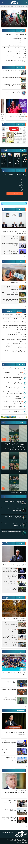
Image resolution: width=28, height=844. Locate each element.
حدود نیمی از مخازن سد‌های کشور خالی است (16, 343)
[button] (5, 145)
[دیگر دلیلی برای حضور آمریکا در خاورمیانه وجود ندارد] (22, 811)
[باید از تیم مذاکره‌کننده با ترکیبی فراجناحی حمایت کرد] (23, 72)
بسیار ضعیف (19, 190)
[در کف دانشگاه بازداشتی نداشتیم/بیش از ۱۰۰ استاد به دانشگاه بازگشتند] (14, 721)
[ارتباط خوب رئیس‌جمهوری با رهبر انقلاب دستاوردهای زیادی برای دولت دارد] (14, 220)
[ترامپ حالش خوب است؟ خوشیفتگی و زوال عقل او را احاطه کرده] (14, 781)
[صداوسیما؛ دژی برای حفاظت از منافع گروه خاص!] (23, 503)
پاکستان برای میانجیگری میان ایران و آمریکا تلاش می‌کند (14, 318)
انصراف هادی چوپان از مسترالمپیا (19, 332)
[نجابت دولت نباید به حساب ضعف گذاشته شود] (23, 79)
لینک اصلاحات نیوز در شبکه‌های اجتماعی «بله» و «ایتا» (11, 6)
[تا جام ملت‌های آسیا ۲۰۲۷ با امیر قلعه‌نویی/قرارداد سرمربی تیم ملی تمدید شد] (22, 700)
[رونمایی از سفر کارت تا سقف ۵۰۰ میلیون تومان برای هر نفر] (22, 589)
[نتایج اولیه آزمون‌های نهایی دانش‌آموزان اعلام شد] (22, 631)
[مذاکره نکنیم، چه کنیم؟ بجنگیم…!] (14, 482)
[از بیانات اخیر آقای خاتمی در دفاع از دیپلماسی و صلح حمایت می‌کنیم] (23, 93)
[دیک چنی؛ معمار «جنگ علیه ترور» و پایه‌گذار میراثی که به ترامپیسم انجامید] (22, 803)
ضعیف (20, 188)
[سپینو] (14, 203)
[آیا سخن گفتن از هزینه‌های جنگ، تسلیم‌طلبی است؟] (22, 238)
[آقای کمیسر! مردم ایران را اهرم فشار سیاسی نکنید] (10, 154)
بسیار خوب (19, 180)
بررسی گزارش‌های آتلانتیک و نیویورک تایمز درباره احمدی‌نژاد (12, 524)
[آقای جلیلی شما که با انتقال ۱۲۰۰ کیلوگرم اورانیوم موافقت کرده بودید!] (23, 518)
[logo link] (14, 2)
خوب (20, 182)
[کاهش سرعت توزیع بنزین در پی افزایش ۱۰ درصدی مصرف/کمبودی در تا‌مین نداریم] (22, 287)
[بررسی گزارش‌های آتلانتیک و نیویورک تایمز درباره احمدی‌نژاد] (23, 525)
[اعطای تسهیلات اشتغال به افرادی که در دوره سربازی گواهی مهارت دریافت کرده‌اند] (22, 624)
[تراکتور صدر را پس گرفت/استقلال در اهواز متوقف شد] (22, 683)
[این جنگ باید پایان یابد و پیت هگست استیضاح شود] (16, 106)
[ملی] (14, 417)
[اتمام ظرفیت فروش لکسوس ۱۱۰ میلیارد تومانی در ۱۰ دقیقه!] (23, 510)
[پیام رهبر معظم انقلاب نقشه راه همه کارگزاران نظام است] (22, 245)
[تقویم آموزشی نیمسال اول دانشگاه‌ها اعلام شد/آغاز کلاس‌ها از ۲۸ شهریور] (22, 760)
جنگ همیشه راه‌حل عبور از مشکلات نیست (17, 334)
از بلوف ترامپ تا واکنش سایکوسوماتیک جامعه (11, 531)
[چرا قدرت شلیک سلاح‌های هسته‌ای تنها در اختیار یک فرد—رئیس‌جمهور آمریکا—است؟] (22, 820)
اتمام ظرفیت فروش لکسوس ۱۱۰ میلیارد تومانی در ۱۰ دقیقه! (13, 509)
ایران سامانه (19, 842)
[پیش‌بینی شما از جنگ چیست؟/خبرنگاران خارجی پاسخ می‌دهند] (14, 433)
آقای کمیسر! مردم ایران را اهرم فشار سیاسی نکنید (16, 337)
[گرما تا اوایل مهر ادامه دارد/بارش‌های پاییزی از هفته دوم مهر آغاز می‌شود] (14, 608)
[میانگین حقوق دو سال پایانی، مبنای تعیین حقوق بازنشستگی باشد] (22, 300)
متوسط (20, 185)
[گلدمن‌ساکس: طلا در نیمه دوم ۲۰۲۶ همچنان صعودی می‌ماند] (22, 294)
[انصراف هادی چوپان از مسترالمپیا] (22, 692)
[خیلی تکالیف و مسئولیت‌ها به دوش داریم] (17, 155)
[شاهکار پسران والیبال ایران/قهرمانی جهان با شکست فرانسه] (14, 662)
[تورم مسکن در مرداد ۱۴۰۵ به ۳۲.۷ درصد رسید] (14, 272)
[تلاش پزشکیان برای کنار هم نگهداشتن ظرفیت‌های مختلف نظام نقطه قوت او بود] (3, 155)
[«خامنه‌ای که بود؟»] (14, 461)
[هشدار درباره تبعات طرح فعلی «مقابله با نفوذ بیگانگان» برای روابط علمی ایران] (22, 743)
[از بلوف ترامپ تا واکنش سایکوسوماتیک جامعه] (23, 533)
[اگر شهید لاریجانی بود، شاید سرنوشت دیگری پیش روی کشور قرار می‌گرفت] (23, 86)
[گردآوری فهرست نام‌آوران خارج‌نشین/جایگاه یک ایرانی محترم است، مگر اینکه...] (22, 576)
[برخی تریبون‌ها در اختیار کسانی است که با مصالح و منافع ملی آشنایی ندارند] (24, 154)
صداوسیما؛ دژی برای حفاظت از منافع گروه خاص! (12, 502)
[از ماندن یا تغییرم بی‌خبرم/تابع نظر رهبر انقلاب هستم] (22, 583)
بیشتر (3, 150)
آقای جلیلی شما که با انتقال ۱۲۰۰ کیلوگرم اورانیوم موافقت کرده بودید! (13, 517)
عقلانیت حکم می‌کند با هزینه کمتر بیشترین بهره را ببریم (14, 325)
